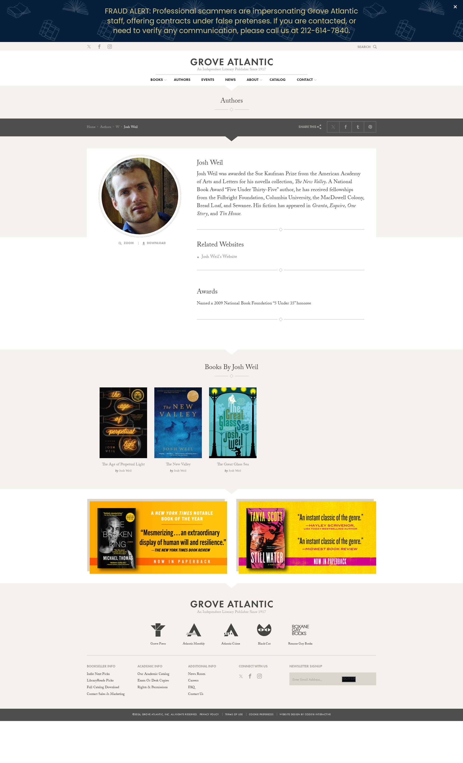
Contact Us (195, 694)
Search (364, 46)
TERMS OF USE (234, 714)
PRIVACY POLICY (209, 714)
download (156, 243)
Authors (105, 127)
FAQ (191, 688)
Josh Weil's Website (219, 257)
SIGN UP (348, 679)
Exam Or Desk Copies (153, 681)
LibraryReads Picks (100, 681)
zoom (128, 243)
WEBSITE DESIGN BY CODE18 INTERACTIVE (305, 714)
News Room (196, 674)
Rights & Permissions (152, 688)
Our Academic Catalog (153, 674)
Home (91, 127)
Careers (193, 681)
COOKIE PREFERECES (261, 714)
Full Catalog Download (103, 688)
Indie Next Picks (98, 674)
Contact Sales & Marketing (106, 694)
